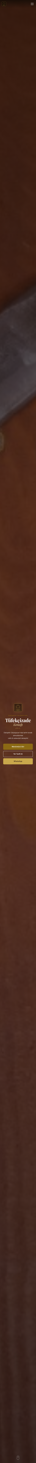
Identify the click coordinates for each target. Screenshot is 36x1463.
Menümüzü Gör (18, 747)
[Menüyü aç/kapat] (32, 4)
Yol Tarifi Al (18, 754)
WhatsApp (18, 761)
